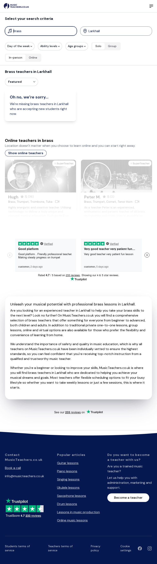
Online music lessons (72, 520)
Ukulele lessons (68, 487)
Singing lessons (68, 479)
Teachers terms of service (60, 548)
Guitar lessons (67, 463)
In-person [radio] (15, 57)
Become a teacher (128, 497)
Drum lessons (67, 504)
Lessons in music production (78, 512)
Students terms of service (17, 548)
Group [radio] (112, 46)
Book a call (13, 468)
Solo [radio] (98, 46)
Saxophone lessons (71, 496)
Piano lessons (67, 471)
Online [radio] (33, 57)
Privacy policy (95, 548)
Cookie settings (125, 548)
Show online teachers (25, 153)
